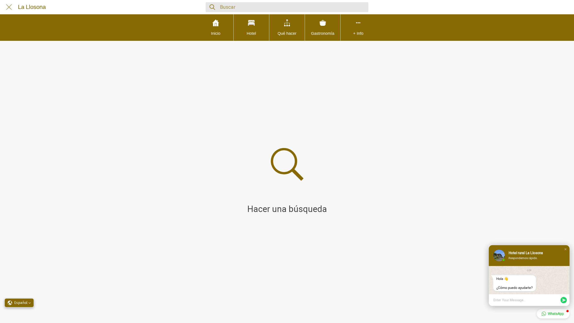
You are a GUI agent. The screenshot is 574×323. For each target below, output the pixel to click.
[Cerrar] (9, 7)
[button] (565, 249)
